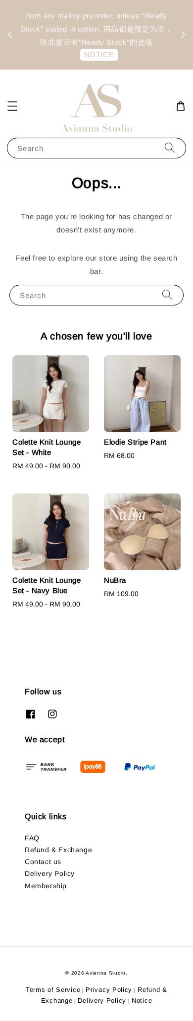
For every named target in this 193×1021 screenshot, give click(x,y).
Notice (142, 1000)
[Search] (170, 147)
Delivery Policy (50, 873)
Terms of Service (53, 989)
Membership (46, 886)
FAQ (32, 838)
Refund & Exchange (58, 850)
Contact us (43, 862)
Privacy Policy (109, 989)
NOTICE (99, 54)
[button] (12, 106)
